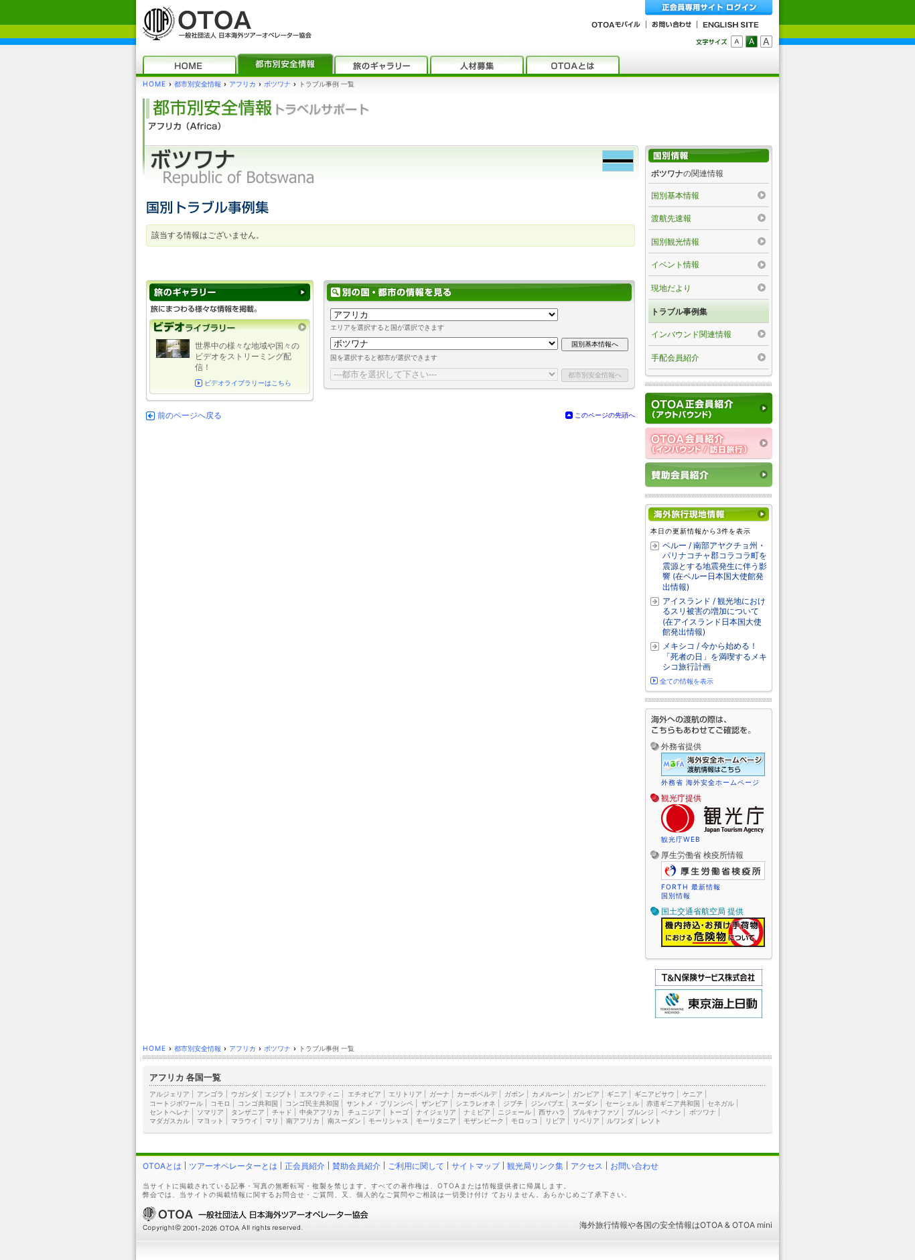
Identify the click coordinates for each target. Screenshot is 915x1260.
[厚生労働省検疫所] (713, 878)
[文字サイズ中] (752, 42)
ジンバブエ (547, 1103)
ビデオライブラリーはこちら (247, 383)
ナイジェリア (436, 1112)
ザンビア (434, 1103)
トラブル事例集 (679, 311)
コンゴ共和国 (258, 1103)
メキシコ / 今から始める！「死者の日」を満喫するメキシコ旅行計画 (714, 656)
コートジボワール (176, 1103)
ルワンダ (620, 1121)
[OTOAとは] (573, 65)
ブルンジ (640, 1112)
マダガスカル (169, 1121)
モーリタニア (436, 1121)
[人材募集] (477, 65)
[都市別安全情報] (285, 65)
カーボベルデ (477, 1094)
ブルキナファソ (596, 1112)
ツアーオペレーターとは (233, 1166)
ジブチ (513, 1103)
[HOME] (189, 65)
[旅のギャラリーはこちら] (229, 293)
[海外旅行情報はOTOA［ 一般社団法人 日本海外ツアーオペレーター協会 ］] (223, 33)
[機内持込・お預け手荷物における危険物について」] (713, 945)
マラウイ (244, 1121)
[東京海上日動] (708, 1015)
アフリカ (242, 84)
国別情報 (676, 895)
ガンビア (586, 1094)
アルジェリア (169, 1094)
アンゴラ (210, 1094)
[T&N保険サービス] (708, 983)
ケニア (693, 1094)
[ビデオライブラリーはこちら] (229, 327)
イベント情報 (675, 264)
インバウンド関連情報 (691, 334)
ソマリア (210, 1112)
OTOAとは (162, 1166)
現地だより (671, 288)
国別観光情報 (675, 242)
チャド (282, 1112)
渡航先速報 (671, 218)
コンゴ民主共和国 (312, 1103)
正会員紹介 (305, 1166)
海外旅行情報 (603, 1225)
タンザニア (248, 1112)
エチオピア (364, 1094)
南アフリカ (303, 1121)
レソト (651, 1121)
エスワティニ (319, 1094)
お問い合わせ (634, 1166)
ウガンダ (244, 1094)
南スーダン (344, 1121)
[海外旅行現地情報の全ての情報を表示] (708, 514)
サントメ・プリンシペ (379, 1103)
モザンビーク (484, 1121)
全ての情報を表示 (686, 681)
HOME (154, 84)
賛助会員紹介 (356, 1166)
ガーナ (439, 1094)
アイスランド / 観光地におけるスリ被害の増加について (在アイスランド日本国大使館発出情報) (714, 616)
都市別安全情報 (197, 84)
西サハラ (552, 1112)
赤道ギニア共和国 (673, 1103)
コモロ (220, 1103)
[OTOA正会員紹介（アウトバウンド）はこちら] (708, 408)
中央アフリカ (319, 1112)
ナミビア (477, 1112)
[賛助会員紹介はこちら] (708, 474)
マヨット (210, 1121)
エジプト (278, 1094)
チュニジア (364, 1112)
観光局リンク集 (535, 1166)
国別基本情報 (675, 195)
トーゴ (399, 1112)
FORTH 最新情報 (691, 887)
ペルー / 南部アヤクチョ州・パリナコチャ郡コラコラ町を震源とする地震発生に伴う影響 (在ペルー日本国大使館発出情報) (714, 566)
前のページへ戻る (189, 415)
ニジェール (514, 1112)
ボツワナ (277, 84)
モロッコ (524, 1121)
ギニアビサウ (654, 1094)
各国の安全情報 (664, 1225)
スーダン (584, 1103)
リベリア (586, 1121)
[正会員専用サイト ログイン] (708, 7)
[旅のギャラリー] (381, 65)
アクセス (587, 1166)
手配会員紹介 (675, 358)
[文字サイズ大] (766, 42)
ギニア (617, 1094)
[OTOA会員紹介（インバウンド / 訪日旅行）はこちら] (708, 443)
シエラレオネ (475, 1103)
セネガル (720, 1103)
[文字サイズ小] (737, 42)
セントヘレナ (169, 1112)
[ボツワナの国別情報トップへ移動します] (708, 156)
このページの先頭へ (605, 415)
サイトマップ (475, 1166)
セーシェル (622, 1103)
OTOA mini (752, 1225)
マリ (272, 1121)
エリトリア (405, 1094)
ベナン (671, 1112)
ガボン (514, 1094)
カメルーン (548, 1094)
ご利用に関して (416, 1166)
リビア (555, 1121)
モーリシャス (388, 1121)
